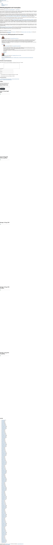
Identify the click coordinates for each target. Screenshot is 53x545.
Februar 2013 (3, 539)
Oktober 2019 (3, 480)
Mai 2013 (3, 537)
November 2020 (4, 471)
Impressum (3, 5)
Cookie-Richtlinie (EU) (5, 4)
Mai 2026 (3, 422)
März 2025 (3, 432)
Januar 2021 (3, 469)
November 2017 (4, 497)
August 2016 (3, 508)
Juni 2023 (3, 448)
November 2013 (4, 532)
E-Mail (1, 71)
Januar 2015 (3, 522)
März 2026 (3, 423)
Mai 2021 (3, 466)
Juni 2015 (3, 518)
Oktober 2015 (3, 515)
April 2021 (3, 467)
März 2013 (3, 538)
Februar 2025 (3, 433)
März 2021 (3, 468)
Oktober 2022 (3, 454)
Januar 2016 (3, 513)
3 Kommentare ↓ (18, 9)
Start (2, 3)
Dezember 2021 (4, 461)
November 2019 (4, 479)
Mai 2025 (3, 431)
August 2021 (3, 464)
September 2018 (4, 489)
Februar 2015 (3, 521)
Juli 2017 (3, 500)
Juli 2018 (3, 491)
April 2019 (3, 484)
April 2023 (3, 449)
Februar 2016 (3, 512)
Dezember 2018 (4, 487)
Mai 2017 (3, 501)
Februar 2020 (3, 477)
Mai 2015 (3, 519)
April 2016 (3, 511)
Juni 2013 (3, 536)
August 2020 (3, 473)
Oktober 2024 (3, 436)
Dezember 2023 (4, 443)
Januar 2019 (3, 486)
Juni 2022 (3, 457)
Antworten (3, 44)
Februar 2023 (3, 451)
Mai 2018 (3, 492)
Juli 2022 (3, 456)
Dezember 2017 (4, 496)
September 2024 (4, 437)
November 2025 (4, 426)
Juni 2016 (3, 509)
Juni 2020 (3, 474)
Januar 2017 (3, 504)
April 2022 (3, 458)
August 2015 (3, 517)
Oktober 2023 (3, 445)
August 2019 (3, 481)
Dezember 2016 (4, 505)
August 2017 (3, 499)
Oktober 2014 (3, 524)
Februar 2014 (3, 530)
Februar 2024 (3, 442)
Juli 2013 (3, 535)
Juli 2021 (3, 465)
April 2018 (3, 493)
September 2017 (4, 498)
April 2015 (3, 520)
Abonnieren (2, 88)
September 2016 (4, 507)
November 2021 (4, 462)
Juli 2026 (3, 420)
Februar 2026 (3, 424)
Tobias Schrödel (12, 9)
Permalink (9, 32)
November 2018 (4, 488)
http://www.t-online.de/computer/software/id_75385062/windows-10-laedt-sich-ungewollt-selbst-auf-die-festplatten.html (17, 57)
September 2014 (4, 525)
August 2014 (3, 526)
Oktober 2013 (3, 533)
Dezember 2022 (4, 452)
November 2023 (4, 444)
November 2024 (4, 435)
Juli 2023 (3, 447)
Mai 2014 (3, 528)
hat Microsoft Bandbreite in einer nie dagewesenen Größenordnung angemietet (23, 19)
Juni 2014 (3, 527)
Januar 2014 (3, 531)
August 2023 (3, 446)
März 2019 (3, 485)
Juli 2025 (3, 429)
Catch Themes (8, 544)
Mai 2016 (3, 510)
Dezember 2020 (4, 470)
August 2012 (3, 542)
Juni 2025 (3, 430)
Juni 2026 (3, 421)
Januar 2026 (3, 425)
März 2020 (3, 476)
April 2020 (3, 475)
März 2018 (3, 494)
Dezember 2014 (4, 523)
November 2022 (4, 453)
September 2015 (4, 516)
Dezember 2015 (4, 514)
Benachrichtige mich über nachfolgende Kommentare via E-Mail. (9, 74)
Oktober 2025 (3, 427)
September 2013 (4, 534)
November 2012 (4, 540)
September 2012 (4, 541)
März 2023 (3, 450)
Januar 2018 (3, 495)
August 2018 (3, 490)
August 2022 (3, 455)
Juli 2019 (3, 482)
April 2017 (3, 502)
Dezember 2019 (4, 478)
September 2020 (4, 472)
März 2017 (3, 503)
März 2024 (3, 441)
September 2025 (4, 428)
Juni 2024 (3, 439)
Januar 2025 (3, 434)
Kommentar (2, 68)
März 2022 (3, 459)
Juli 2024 (3, 438)
